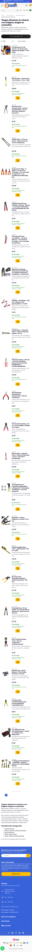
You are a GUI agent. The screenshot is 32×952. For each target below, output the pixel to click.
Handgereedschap (20, 15)
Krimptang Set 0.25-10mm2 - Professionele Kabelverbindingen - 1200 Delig (20, 49)
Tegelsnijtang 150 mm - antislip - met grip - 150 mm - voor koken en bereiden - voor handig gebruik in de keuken (21, 207)
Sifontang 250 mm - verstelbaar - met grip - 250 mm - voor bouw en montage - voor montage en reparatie (20, 239)
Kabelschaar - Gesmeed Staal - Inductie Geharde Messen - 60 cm (20, 331)
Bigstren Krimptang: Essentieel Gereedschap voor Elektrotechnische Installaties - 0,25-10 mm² (20, 271)
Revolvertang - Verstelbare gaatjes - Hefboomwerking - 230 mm (19, 579)
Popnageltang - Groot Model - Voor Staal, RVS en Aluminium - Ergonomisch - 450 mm (21, 610)
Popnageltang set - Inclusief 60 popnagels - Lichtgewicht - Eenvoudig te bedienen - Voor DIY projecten (20, 488)
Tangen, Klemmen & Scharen (8, 17)
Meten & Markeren (9, 832)
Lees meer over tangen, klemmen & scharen (13, 839)
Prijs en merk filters (15, 36)
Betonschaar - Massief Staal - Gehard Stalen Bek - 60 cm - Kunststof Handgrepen (20, 456)
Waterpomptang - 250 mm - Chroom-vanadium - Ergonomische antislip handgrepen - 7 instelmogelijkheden (21, 363)
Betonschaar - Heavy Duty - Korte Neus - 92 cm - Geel (21, 79)
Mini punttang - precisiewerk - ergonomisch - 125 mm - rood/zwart (19, 395)
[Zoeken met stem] (17, 10)
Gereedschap (10, 15)
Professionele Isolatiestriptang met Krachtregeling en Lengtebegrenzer (19, 702)
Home (2, 15)
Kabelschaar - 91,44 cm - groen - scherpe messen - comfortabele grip (20, 140)
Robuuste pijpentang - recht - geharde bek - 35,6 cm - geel (20, 548)
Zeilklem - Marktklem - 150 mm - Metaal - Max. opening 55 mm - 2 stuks (20, 302)
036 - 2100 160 (9, 897)
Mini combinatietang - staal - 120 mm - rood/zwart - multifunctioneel (19, 641)
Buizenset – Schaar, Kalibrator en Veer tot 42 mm (20, 519)
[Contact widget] (2, 948)
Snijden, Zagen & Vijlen (11, 834)
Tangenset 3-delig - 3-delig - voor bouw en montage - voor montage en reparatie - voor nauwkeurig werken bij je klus (20, 173)
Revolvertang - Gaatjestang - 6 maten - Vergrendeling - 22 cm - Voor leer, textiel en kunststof (20, 110)
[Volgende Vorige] (24, 795)
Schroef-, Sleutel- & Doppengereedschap (15, 830)
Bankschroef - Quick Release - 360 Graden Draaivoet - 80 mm (19, 672)
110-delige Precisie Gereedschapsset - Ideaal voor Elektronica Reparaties (20, 732)
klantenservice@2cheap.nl (12, 906)
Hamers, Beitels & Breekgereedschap (14, 836)
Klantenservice (16, 874)
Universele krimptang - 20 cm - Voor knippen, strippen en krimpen (21, 425)
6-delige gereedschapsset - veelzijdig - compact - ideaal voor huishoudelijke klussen (20, 763)
